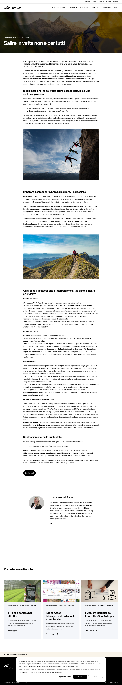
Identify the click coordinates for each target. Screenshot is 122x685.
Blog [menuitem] (109, 1)
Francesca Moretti (9, 37)
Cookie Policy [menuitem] (18, 682)
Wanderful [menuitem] (102, 1)
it (115, 8)
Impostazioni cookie (65, 677)
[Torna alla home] (12, 7)
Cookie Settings (29, 682)
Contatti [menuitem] (115, 1)
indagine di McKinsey (33, 115)
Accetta (80, 677)
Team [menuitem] (94, 1)
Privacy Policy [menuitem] (7, 682)
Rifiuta (95, 677)
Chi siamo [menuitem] (88, 1)
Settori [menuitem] (94, 8)
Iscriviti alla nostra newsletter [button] (14, 654)
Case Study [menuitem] (106, 8)
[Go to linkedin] (51, 523)
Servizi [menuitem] (72, 8)
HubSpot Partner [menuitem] (58, 8)
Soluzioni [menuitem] (83, 8)
